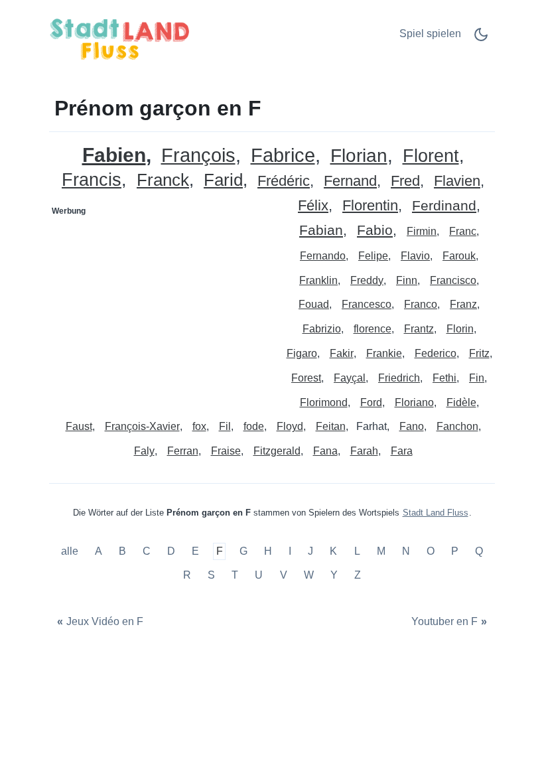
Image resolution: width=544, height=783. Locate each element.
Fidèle (461, 402)
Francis (91, 180)
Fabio (375, 231)
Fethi (444, 378)
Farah (364, 451)
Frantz (419, 328)
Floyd (290, 426)
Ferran (182, 451)
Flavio (415, 255)
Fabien (114, 155)
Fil (225, 426)
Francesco (366, 304)
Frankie (384, 353)
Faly (144, 451)
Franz (463, 304)
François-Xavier (142, 426)
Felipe (373, 255)
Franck (163, 180)
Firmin (422, 231)
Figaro (302, 353)
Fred (405, 181)
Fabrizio (322, 328)
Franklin (318, 280)
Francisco (453, 280)
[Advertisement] (161, 305)
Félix (313, 206)
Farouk (459, 255)
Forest (306, 378)
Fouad (314, 304)
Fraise (226, 451)
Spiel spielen (430, 33)
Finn (406, 280)
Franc (462, 231)
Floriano (414, 402)
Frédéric (283, 181)
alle (71, 551)
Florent (431, 156)
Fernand (350, 181)
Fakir (342, 353)
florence (372, 328)
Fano (411, 426)
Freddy (366, 280)
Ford (371, 402)
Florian (358, 156)
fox (199, 426)
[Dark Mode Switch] (481, 39)
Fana (325, 451)
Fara (402, 451)
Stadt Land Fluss (435, 513)
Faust (79, 426)
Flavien (457, 181)
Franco (420, 304)
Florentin (370, 206)
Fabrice (283, 156)
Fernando (323, 255)
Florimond (324, 402)
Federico (435, 353)
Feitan (331, 426)
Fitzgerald (277, 451)
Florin (460, 328)
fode (253, 426)
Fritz (479, 353)
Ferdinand (444, 206)
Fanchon (457, 426)
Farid (223, 180)
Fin (476, 378)
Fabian (321, 231)
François (198, 156)
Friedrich (399, 378)
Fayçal (350, 378)
